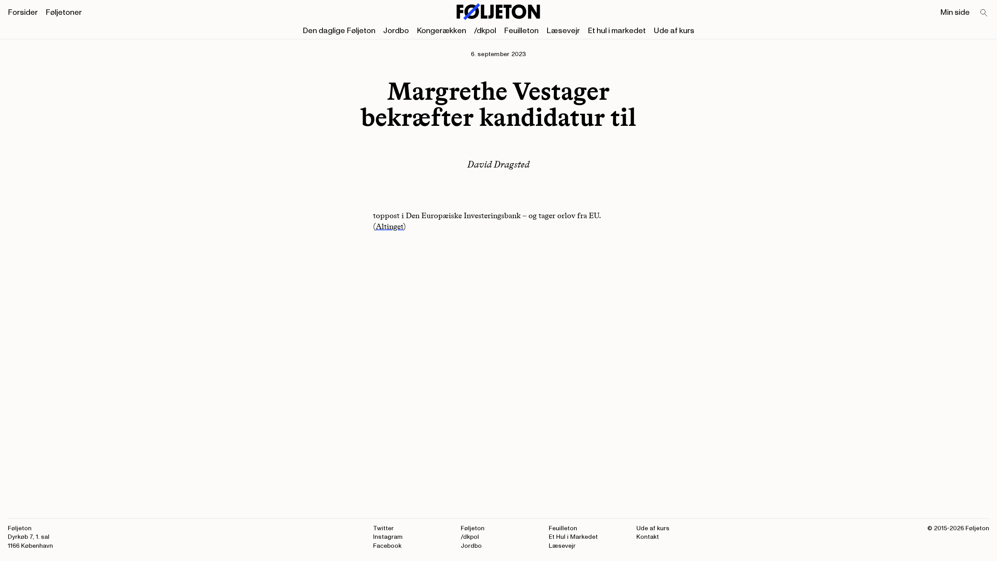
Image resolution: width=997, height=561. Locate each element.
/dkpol (485, 30)
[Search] (984, 13)
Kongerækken (441, 30)
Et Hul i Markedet (573, 537)
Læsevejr (563, 30)
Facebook (387, 546)
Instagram (388, 537)
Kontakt (647, 537)
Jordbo (396, 30)
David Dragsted (498, 164)
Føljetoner (64, 12)
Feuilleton (521, 30)
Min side (955, 12)
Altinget (389, 226)
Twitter (383, 528)
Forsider (23, 12)
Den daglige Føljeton (339, 30)
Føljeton (472, 528)
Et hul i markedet (617, 30)
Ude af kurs (674, 30)
